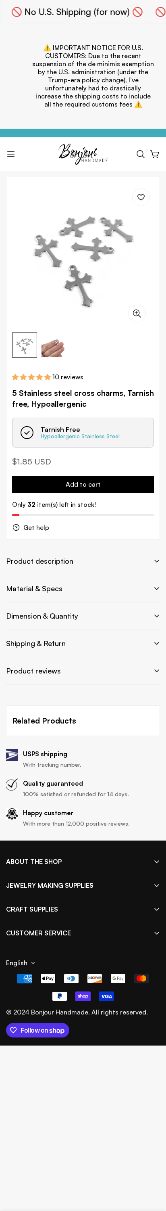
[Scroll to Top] (151, 1168)
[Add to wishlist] (141, 197)
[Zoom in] (137, 313)
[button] (140, 154)
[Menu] (11, 154)
